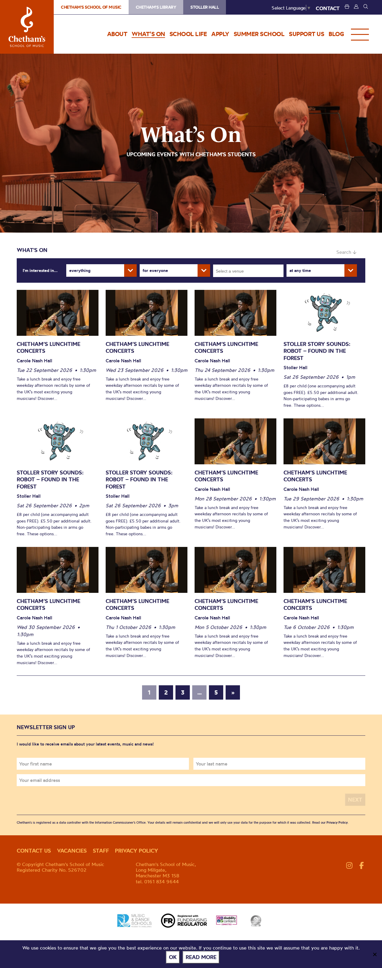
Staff (101, 850)
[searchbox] (250, 270)
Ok (173, 957)
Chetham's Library (156, 7)
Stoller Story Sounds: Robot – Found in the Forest (317, 351)
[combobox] (248, 271)
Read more (201, 957)
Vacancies (72, 850)
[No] (375, 954)
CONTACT (328, 8)
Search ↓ (346, 252)
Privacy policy (136, 850)
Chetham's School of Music (27, 27)
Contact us (34, 850)
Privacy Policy (337, 822)
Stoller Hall (204, 7)
